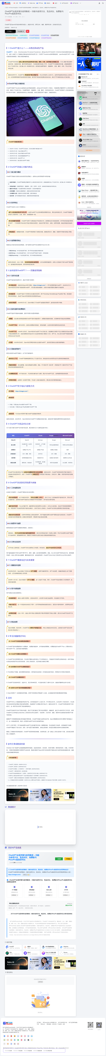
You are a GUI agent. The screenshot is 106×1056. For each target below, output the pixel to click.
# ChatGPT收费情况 (23, 38)
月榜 (98, 93)
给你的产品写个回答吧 (89, 223)
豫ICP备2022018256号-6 (8, 1048)
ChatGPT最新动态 (17, 560)
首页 (7, 7)
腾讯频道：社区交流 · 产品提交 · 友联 (56, 1024)
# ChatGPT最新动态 (34, 38)
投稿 (50, 1048)
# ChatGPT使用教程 (34, 35)
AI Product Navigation (13, 7)
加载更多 (89, 207)
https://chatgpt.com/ (39, 285)
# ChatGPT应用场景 (11, 38)
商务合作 (43, 1024)
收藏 (9, 20)
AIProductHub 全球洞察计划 (49, 1022)
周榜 (95, 93)
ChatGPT (9, 52)
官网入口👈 (26, 874)
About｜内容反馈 (28, 1048)
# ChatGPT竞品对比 (46, 38)
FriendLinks (45, 1048)
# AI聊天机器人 (23, 35)
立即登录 (40, 982)
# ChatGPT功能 (45, 35)
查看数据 (14, 895)
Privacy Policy (40, 1048)
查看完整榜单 (89, 150)
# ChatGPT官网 (55, 35)
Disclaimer (34, 1048)
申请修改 (68, 859)
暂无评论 (10, 972)
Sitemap (53, 1048)
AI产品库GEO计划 (62, 1022)
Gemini (55, 435)
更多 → (98, 74)
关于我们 (39, 1022)
